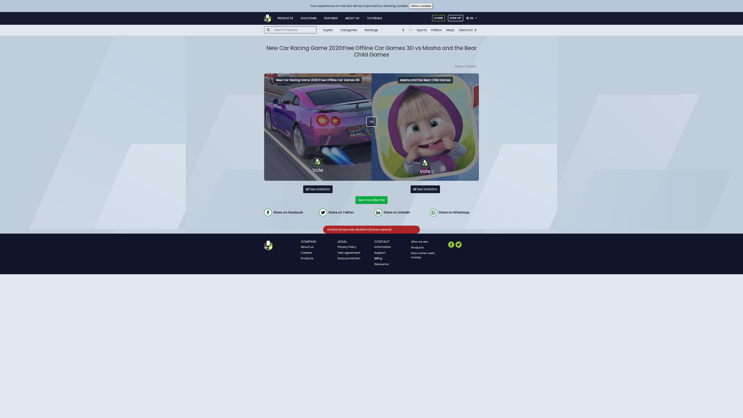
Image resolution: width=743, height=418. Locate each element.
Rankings (371, 30)
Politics (436, 30)
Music (450, 30)
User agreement (349, 253)
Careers (306, 253)
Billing (378, 258)
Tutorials (374, 18)
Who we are (419, 242)
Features (331, 18)
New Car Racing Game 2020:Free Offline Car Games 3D (318, 80)
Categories (348, 30)
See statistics (319, 189)
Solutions (309, 18)
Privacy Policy (347, 247)
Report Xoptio (465, 66)
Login (438, 18)
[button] (472, 18)
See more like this (371, 200)
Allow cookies (421, 6)
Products (285, 18)
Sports (422, 30)
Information (382, 247)
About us (352, 18)
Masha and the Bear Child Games (425, 80)
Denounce (381, 264)
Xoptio (328, 30)
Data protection (349, 258)
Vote (317, 170)
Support (380, 253)
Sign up (455, 18)
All (410, 30)
